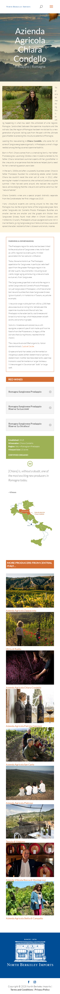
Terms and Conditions (21, 989)
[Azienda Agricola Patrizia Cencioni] (30, 706)
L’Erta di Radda (13, 649)
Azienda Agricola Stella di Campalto (24, 918)
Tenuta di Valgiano (15, 841)
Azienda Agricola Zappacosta (21, 610)
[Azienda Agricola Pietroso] (30, 783)
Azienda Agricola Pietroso (19, 803)
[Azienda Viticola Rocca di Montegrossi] (30, 860)
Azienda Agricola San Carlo (20, 764)
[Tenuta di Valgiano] (30, 821)
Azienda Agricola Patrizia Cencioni (24, 726)
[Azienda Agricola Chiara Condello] (30, 547)
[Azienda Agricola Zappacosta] (30, 590)
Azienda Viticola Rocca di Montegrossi (26, 880)
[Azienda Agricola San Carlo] (30, 744)
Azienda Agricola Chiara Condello (23, 687)
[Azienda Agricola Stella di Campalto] (30, 898)
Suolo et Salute (28, 346)
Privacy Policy (42, 989)
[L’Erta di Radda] (30, 629)
